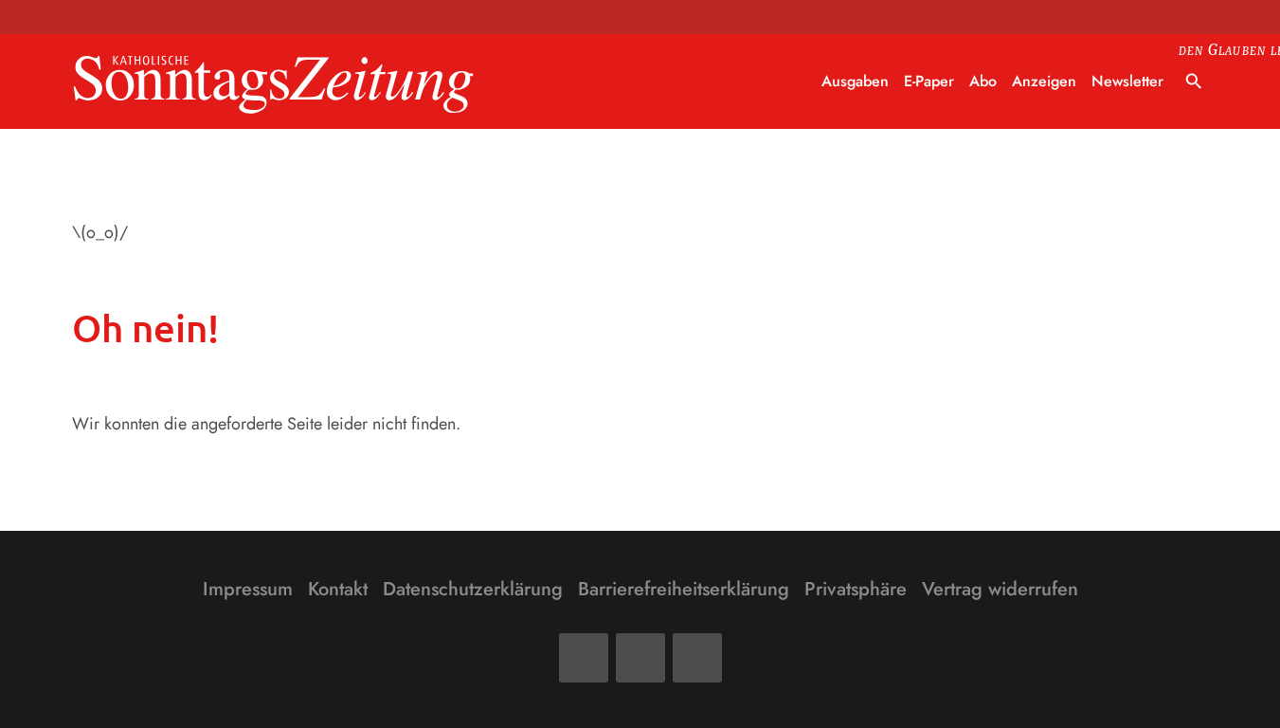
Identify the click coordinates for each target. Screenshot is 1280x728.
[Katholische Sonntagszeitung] (274, 82)
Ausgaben (855, 81)
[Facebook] (583, 657)
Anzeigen (1044, 81)
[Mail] (640, 657)
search (1193, 81)
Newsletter (1127, 81)
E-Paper (929, 81)
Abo (983, 81)
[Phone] (697, 657)
